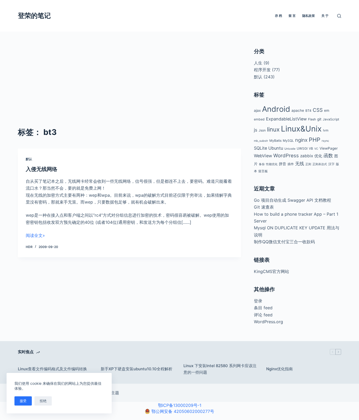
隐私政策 (308, 16)
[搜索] (339, 16)
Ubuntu (275, 148)
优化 (318, 156)
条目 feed (263, 307)
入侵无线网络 (41, 169)
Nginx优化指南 (279, 368)
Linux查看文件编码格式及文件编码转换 (52, 368)
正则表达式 (319, 164)
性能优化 (272, 164)
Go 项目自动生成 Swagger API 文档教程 (292, 200)
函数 (328, 155)
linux (273, 129)
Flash (312, 119)
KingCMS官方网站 (271, 271)
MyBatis (275, 141)
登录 (258, 300)
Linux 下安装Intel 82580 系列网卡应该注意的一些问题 (220, 369)
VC (316, 148)
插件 (291, 164)
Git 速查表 (264, 207)
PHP (314, 139)
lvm (326, 130)
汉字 (331, 164)
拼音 (282, 164)
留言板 (263, 171)
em (326, 110)
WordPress (286, 156)
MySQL (288, 141)
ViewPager (329, 148)
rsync (325, 141)
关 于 (325, 16)
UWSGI (302, 148)
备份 (262, 164)
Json (262, 130)
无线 (299, 163)
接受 (23, 401)
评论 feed (263, 314)
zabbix (306, 155)
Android (276, 109)
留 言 (292, 16)
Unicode (289, 148)
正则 (308, 164)
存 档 (278, 16)
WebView (263, 155)
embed (259, 119)
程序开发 (262, 69)
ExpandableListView (286, 119)
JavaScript (331, 119)
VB (311, 148)
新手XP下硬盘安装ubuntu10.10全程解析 (136, 368)
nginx (301, 140)
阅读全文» (35, 235)
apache (297, 110)
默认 (29, 159)
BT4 (308, 111)
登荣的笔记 (34, 15)
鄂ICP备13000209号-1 (179, 405)
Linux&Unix (301, 128)
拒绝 (43, 401)
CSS (318, 110)
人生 (258, 62)
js (255, 130)
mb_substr (261, 141)
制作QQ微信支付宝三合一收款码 (284, 241)
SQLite (260, 148)
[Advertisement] (129, 87)
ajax (257, 110)
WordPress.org (268, 321)
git (319, 119)
